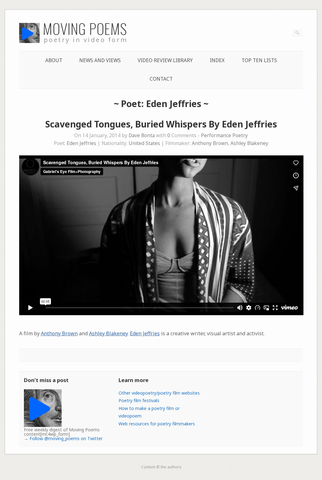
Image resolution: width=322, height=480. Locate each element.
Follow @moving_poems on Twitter (66, 438)
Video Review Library (165, 60)
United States (144, 143)
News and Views (100, 60)
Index (217, 60)
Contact (161, 79)
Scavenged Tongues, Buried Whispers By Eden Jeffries (161, 124)
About (53, 60)
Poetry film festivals (139, 400)
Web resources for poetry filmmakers (157, 424)
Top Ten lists (259, 60)
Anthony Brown (210, 143)
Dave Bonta (142, 135)
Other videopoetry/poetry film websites (159, 393)
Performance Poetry (224, 135)
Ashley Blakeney (249, 143)
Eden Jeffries (81, 143)
